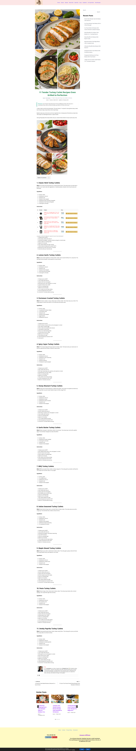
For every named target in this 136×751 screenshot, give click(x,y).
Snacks (62, 2)
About (59, 730)
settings (73, 749)
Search (84, 10)
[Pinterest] (39, 675)
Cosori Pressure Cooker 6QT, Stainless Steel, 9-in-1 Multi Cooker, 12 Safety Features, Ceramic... (51, 218)
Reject (88, 749)
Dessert (66, 2)
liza (48, 99)
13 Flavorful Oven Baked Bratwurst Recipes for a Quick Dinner (45, 683)
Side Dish (76, 2)
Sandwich (85, 2)
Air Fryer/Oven (91, 2)
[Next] (77, 706)
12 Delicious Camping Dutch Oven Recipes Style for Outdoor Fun (42, 709)
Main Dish (71, 2)
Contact (63, 730)
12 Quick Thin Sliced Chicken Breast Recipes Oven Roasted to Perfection (69, 683)
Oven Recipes (97, 2)
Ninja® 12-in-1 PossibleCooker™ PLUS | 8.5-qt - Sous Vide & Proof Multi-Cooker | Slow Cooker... (51, 213)
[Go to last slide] (38, 706)
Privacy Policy (69, 730)
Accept (82, 749)
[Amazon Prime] (62, 213)
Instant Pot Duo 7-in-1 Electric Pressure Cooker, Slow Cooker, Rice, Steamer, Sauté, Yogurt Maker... (51, 222)
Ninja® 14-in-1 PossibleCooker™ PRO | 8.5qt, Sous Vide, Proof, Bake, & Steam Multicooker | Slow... (52, 227)
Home (58, 2)
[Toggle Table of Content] (48, 178)
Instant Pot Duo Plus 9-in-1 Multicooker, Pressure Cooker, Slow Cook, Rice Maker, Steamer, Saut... (51, 231)
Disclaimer (75, 730)
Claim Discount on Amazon (72, 213)
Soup (80, 2)
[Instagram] (37, 675)
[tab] (55, 719)
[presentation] (42, 699)
